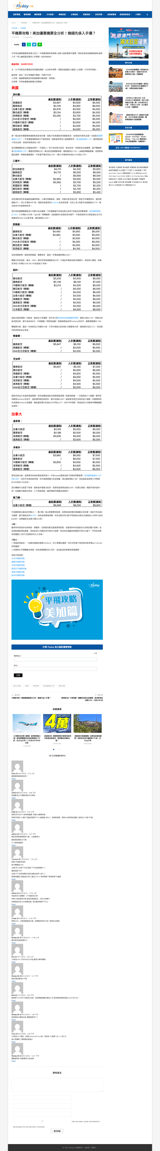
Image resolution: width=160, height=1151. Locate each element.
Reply (13, 779)
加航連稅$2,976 (20, 151)
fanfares (55, 202)
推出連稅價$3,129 (83, 139)
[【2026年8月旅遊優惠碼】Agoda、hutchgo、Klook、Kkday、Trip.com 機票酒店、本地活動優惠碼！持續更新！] (116, 138)
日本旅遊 (50, 14)
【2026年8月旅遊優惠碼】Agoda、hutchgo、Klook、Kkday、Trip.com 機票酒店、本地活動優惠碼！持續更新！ (136, 137)
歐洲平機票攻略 (18, 575)
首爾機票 (133, 167)
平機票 (27, 686)
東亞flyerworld (141, 173)
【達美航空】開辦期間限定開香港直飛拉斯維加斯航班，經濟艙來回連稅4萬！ (57, 738)
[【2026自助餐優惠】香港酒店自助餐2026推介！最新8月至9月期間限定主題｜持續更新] (116, 73)
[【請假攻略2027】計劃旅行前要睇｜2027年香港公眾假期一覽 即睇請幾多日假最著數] (116, 118)
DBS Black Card (115, 176)
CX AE (133, 173)
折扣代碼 (121, 182)
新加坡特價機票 (142, 167)
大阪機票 (119, 167)
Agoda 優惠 (113, 182)
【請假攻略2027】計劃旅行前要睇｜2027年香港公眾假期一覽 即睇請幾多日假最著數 (137, 117)
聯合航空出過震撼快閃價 (68, 318)
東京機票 (112, 167)
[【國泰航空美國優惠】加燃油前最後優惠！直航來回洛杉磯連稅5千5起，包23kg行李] (88, 723)
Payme (119, 173)
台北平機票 (127, 179)
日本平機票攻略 (18, 558)
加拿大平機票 (17, 686)
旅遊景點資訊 (125, 14)
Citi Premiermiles (137, 176)
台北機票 (122, 170)
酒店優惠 (134, 179)
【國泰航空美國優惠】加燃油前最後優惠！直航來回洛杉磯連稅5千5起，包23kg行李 (88, 738)
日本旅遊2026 (137, 182)
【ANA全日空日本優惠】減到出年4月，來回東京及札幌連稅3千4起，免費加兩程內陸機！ (136, 86)
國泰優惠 (27, 14)
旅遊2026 (132, 185)
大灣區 (138, 14)
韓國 (127, 185)
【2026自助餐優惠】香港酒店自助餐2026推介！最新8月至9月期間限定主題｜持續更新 (137, 71)
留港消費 (98, 14)
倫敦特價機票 (114, 170)
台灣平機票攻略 (18, 565)
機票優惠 (37, 14)
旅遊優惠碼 (111, 14)
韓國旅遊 (62, 14)
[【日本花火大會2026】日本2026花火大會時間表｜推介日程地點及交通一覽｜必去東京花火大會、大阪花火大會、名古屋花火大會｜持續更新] (116, 101)
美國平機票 (62, 686)
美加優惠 (23, 28)
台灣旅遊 (74, 14)
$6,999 (33, 515)
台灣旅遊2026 (120, 185)
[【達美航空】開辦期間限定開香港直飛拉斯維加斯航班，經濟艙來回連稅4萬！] (57, 723)
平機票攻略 (36, 686)
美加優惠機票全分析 (49, 686)
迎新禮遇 (16, 14)
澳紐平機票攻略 (18, 572)
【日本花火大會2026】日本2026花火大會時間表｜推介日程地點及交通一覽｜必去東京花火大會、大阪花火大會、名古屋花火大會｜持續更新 (137, 102)
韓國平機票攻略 (18, 562)
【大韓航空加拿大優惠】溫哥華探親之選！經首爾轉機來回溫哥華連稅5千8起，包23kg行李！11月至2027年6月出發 (27, 739)
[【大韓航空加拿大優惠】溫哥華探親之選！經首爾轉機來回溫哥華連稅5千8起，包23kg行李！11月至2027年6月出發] (27, 723)
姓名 (16, 665)
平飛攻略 (24, 23)
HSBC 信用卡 (126, 176)
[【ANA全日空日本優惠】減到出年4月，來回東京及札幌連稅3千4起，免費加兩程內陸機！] (116, 87)
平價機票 (141, 179)
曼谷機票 (126, 167)
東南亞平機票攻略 (18, 568)
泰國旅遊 (86, 14)
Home (13, 23)
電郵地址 (18, 656)
